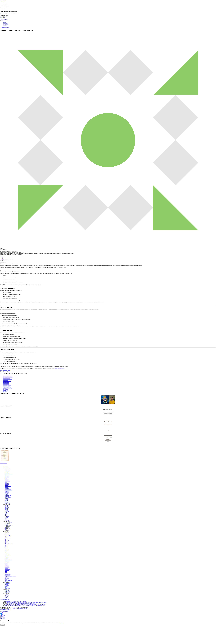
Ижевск (6, 539)
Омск (6, 571)
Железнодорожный (8, 473)
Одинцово (7, 488)
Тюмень (6, 558)
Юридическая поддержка (5, 370)
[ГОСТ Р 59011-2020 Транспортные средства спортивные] (108, 430)
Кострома (7, 511)
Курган (6, 555)
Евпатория (7, 590)
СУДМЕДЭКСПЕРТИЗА (7, 377)
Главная (4, 22)
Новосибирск (7, 569)
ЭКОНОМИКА (6, 383)
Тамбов (6, 517)
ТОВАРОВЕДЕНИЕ (7, 385)
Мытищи (6, 485)
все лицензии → (3, 463)
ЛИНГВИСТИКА (6, 386)
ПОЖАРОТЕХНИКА (7, 387)
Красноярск (7, 567)
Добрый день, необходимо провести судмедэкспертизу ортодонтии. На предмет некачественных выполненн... (26, 602)
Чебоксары (7, 552)
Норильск (7, 570)
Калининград (7, 526)
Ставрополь (7, 588)
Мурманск (7, 527)
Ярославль (7, 520)
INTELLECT (5, 390)
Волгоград (7, 533)
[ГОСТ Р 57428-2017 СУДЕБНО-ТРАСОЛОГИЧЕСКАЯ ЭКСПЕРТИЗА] (108, 415)
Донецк (6, 596)
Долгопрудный (8, 469)
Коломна (6, 479)
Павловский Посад (8, 490)
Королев (6, 480)
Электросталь (7, 503)
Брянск (6, 506)
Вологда (6, 524)
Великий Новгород (8, 525)
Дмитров (6, 468)
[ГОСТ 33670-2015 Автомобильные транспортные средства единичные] (108, 445)
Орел (6, 514)
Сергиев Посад (8, 495)
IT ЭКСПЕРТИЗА (6, 378)
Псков (6, 529)
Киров (6, 542)
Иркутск (6, 565)
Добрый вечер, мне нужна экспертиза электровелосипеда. (16, 601)
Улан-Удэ (6, 577)
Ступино (6, 498)
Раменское (7, 493)
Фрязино (6, 499)
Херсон (6, 594)
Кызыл (6, 568)
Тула (6, 519)
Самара (6, 547)
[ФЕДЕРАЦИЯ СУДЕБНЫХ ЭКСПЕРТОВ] (4, 9)
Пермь (6, 546)
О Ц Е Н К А (5, 380)
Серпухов (7, 496)
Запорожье (7, 595)
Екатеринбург (7, 554)
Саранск (6, 548)
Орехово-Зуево (8, 489)
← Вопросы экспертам (4, 27)
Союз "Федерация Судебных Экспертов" (19, 608)
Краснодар (7, 534)
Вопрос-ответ (5, 23)
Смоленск (7, 516)
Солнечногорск (8, 497)
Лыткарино (7, 483)
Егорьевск (7, 472)
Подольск (7, 491)
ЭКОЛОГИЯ (5, 389)
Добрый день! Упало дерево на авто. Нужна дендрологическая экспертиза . (21, 603)
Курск (6, 512)
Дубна (6, 471)
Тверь (6, 518)
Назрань (6, 586)
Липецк (6, 513)
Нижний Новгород (8, 543)
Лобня (6, 482)
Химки (6, 500)
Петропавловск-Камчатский (10, 576)
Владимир (7, 507)
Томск (6, 572)
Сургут (6, 557)
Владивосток (7, 575)
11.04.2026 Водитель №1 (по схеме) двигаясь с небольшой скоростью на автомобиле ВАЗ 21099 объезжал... (25, 604)
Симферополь (7, 592)
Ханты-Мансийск (8, 559)
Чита (6, 579)
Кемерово (7, 566)
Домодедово (7, 470)
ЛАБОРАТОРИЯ (6, 382)
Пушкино (7, 492)
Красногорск (7, 481)
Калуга (6, 510)
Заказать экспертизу (4, 19)
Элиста (6, 537)
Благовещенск (7, 574)
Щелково (6, 502)
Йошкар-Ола (7, 540)
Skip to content (3, 0)
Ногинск (6, 487)
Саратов (6, 549)
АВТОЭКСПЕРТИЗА (7, 381)
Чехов (6, 501)
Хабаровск (7, 578)
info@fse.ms (2, 17)
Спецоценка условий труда (5, 609)
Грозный (6, 584)
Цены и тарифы (6, 24)
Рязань (6, 515)
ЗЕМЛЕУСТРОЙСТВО (7, 388)
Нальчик (6, 587)
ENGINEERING (6, 384)
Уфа (6, 551)
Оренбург (7, 544)
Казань (6, 541)
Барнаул (6, 564)
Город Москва (5, 466)
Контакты (4, 25)
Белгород (6, 505)
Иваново (6, 509)
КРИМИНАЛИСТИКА (7, 376)
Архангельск (7, 523)
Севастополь (7, 591)
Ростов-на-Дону (8, 535)
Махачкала (7, 585)
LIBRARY (5, 391)
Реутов (6, 494)
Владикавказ (7, 583)
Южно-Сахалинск (8, 580)
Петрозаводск (7, 528)
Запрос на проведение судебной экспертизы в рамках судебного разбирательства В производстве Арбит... (25, 605)
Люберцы (7, 484)
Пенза (6, 545)
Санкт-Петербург (8, 522)
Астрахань (7, 532)
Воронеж (6, 508)
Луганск (6, 597)
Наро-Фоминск (8, 486)
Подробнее (61, 622)
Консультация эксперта (4, 599)
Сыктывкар (7, 530)
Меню (2, 20)
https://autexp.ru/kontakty (59, 368)
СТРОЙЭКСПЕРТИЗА (7, 379)
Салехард (7, 556)
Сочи (6, 536)
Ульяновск (7, 550)
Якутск (6, 581)
